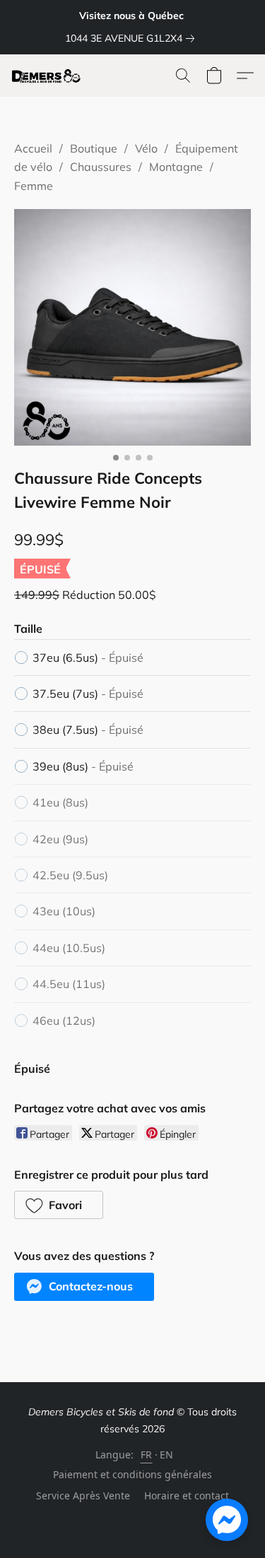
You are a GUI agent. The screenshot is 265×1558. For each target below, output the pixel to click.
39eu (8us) (83, 766)
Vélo (146, 148)
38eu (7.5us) (88, 729)
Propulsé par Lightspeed (133, 1520)
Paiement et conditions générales (132, 1474)
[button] (48, 75)
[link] (132, 38)
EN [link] (167, 1454)
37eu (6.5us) (88, 657)
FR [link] (147, 1454)
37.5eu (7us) (88, 693)
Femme (33, 186)
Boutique (93, 148)
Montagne (176, 167)
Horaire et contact (186, 1495)
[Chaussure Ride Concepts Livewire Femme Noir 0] (132, 327)
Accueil (33, 148)
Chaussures (100, 167)
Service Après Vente (83, 1495)
